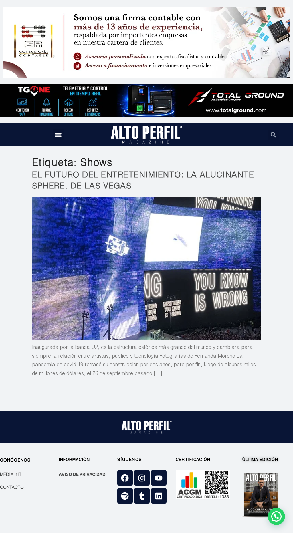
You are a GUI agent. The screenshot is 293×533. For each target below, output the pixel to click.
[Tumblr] (142, 496)
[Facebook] (125, 478)
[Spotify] (125, 496)
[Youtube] (159, 478)
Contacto (12, 488)
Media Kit (10, 475)
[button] (58, 134)
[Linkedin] (159, 496)
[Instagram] (142, 478)
